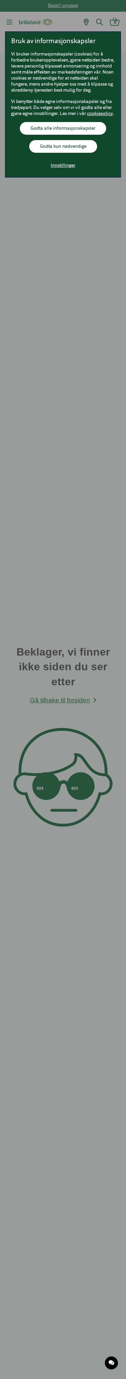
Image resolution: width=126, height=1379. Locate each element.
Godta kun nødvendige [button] (63, 146)
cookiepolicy (100, 113)
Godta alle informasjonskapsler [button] (63, 128)
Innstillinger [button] (63, 165)
